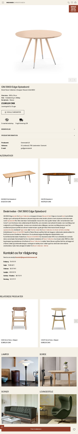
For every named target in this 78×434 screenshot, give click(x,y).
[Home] (35, 2)
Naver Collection (24, 216)
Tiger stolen (24, 230)
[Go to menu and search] (2, 2)
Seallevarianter (14, 112)
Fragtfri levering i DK (22, 123)
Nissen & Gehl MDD (18, 232)
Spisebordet (11, 221)
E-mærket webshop (7, 123)
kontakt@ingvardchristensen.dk (26, 257)
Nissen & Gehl (46, 216)
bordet (15, 216)
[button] (39, 44)
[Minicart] (75, 2)
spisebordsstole (8, 230)
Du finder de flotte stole (61, 230)
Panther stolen (35, 230)
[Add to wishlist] (74, 429)
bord (63, 216)
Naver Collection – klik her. (40, 246)
